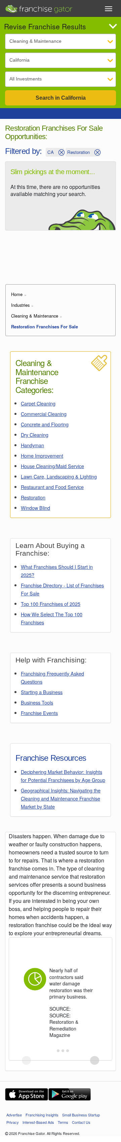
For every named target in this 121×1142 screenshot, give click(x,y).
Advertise (14, 1114)
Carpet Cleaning (38, 403)
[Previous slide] (26, 1060)
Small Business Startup (81, 1114)
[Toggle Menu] (108, 8)
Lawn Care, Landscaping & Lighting (59, 476)
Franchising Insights (42, 1114)
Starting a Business (42, 691)
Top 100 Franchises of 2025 (50, 603)
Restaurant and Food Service (52, 486)
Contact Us (81, 1122)
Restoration (33, 497)
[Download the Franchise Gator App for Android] (69, 1094)
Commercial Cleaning (44, 413)
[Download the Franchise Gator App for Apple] (26, 1094)
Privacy (12, 1122)
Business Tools (37, 702)
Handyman (32, 445)
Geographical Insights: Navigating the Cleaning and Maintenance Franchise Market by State (60, 798)
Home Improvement (42, 455)
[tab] (53, 1050)
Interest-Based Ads (38, 1122)
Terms (63, 1122)
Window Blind (35, 507)
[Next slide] (94, 1060)
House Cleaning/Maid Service (52, 465)
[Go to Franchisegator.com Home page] (38, 6)
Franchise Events (39, 712)
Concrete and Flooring (45, 424)
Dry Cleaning (34, 434)
